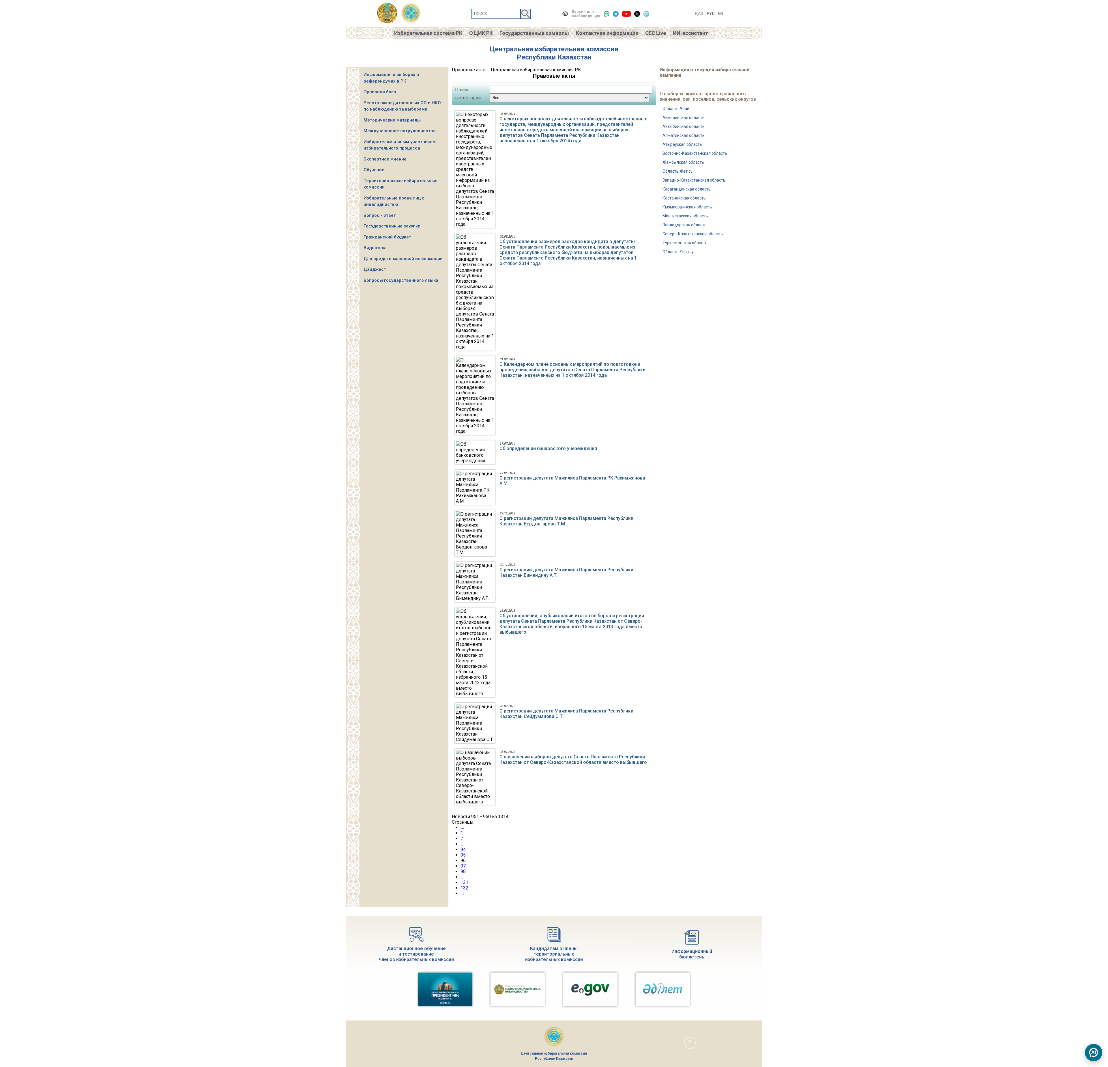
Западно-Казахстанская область (693, 180)
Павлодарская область (684, 225)
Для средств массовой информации (403, 258)
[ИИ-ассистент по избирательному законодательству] (1093, 1052)
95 (463, 855)
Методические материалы (392, 120)
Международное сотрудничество (400, 130)
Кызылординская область (687, 207)
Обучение (374, 169)
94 (463, 849)
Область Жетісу (677, 171)
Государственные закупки (392, 226)
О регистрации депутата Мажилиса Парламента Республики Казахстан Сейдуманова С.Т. (566, 713)
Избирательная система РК (428, 33)
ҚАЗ (699, 13)
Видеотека (375, 247)
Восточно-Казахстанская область (694, 153)
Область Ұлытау (678, 251)
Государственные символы (534, 33)
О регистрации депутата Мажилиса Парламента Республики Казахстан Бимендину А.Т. (566, 572)
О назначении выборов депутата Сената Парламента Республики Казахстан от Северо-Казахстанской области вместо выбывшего (573, 759)
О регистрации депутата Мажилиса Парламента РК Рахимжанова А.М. (572, 480)
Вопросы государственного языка (401, 280)
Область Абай (675, 108)
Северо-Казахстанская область (692, 234)
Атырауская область (682, 144)
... (462, 844)
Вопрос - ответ (380, 215)
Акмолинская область (683, 117)
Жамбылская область (683, 162)
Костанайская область (684, 198)
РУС (710, 13)
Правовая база (380, 91)
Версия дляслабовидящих (586, 13)
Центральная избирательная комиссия (554, 49)
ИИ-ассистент (690, 33)
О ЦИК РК (481, 33)
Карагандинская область (686, 189)
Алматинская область (683, 135)
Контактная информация (607, 33)
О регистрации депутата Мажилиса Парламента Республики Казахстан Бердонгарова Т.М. (566, 521)
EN (720, 13)
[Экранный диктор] (606, 14)
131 (464, 882)
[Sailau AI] (646, 14)
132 (464, 888)
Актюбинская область (683, 126)
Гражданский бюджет (387, 237)
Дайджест (375, 269)
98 (463, 871)
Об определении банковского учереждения (548, 448)
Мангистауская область (685, 216)
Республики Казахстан (554, 57)
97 (463, 866)
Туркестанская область (685, 242)
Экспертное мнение (385, 159)
